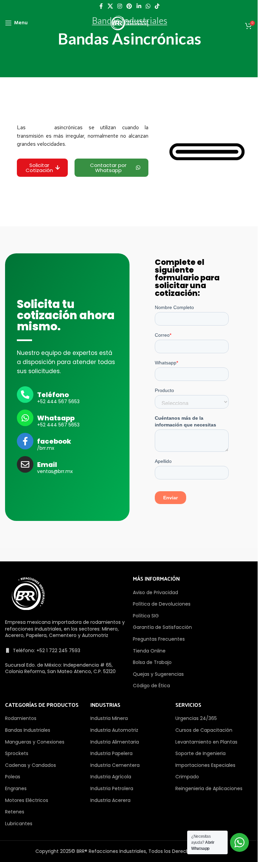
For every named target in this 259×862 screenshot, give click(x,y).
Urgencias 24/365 (196, 718)
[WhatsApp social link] (147, 6)
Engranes (16, 788)
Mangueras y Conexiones (34, 742)
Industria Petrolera (111, 788)
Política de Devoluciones (162, 604)
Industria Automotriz (114, 730)
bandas (40, 127)
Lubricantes (18, 823)
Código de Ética (151, 685)
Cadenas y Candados (30, 765)
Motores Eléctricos (26, 800)
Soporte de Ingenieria (200, 753)
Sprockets (16, 753)
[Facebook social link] (101, 6)
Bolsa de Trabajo (152, 662)
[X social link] (110, 6)
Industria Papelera (111, 753)
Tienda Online (149, 650)
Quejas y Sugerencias (158, 674)
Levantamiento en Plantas (206, 742)
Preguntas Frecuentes (159, 639)
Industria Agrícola (110, 776)
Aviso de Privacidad (155, 592)
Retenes (14, 811)
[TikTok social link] (157, 6)
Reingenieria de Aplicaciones (208, 788)
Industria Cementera (115, 765)
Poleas (12, 776)
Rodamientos (20, 718)
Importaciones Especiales (205, 765)
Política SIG (146, 615)
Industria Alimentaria (114, 742)
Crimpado (187, 776)
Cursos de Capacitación (203, 730)
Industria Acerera (110, 800)
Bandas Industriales (27, 730)
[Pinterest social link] (129, 6)
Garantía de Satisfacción (162, 627)
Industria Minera (109, 718)
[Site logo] (129, 22)
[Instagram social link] (119, 6)
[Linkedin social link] (138, 6)
